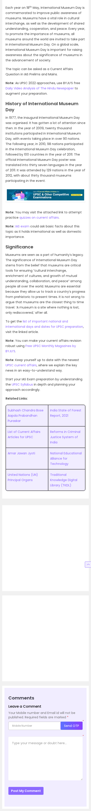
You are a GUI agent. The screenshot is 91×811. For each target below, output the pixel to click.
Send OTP (71, 726)
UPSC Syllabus (22, 384)
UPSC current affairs (21, 365)
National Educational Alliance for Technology (66, 458)
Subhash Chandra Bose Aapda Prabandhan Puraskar (26, 415)
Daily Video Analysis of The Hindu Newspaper (40, 88)
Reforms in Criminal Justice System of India (65, 437)
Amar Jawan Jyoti (21, 453)
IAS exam (22, 226)
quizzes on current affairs (39, 217)
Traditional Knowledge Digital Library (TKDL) (63, 480)
